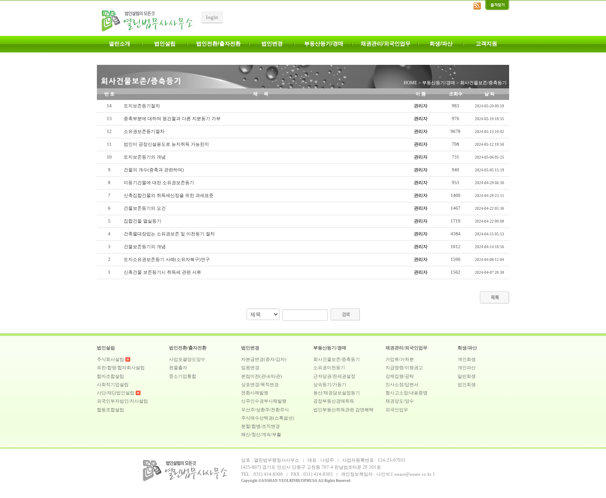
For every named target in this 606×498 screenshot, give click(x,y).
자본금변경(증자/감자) (264, 359)
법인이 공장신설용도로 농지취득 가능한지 (166, 144)
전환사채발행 (254, 393)
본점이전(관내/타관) (261, 376)
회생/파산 (441, 43)
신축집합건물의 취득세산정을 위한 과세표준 (169, 195)
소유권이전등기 (329, 367)
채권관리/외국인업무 (386, 43)
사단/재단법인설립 (115, 393)
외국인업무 (396, 410)
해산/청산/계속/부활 (261, 434)
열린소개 (119, 43)
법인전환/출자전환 (218, 43)
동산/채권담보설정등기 (336, 393)
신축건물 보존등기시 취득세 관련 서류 (162, 272)
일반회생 (467, 376)
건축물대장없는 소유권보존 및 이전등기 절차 (169, 234)
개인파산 (467, 367)
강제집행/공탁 (399, 376)
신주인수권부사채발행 (264, 401)
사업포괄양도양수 (187, 359)
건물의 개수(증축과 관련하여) (154, 170)
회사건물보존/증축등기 (336, 359)
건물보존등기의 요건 (145, 208)
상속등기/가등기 (329, 384)
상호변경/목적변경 (260, 384)
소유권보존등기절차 (144, 131)
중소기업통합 (182, 376)
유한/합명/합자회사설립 (121, 367)
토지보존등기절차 (142, 106)
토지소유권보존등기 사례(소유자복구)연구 (167, 259)
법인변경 (272, 43)
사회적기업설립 (113, 384)
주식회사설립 (110, 359)
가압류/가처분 (399, 359)
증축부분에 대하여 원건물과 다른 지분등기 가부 (172, 118)
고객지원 (486, 43)
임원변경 (250, 367)
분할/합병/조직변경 (260, 426)
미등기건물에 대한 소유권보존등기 (159, 182)
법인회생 (467, 384)
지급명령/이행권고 (404, 367)
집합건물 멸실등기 (142, 221)
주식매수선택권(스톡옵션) (267, 418)
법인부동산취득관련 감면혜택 (343, 410)
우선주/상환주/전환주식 (265, 410)
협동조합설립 (110, 410)
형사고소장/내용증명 (406, 393)
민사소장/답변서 (401, 384)
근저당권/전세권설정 (334, 376)
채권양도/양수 (399, 401)
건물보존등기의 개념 (145, 246)
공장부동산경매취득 (333, 401)
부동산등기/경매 (323, 43)
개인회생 (467, 359)
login (212, 17)
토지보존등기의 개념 (145, 157)
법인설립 (165, 43)
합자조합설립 (110, 376)
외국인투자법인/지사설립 (122, 401)
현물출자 (178, 367)
